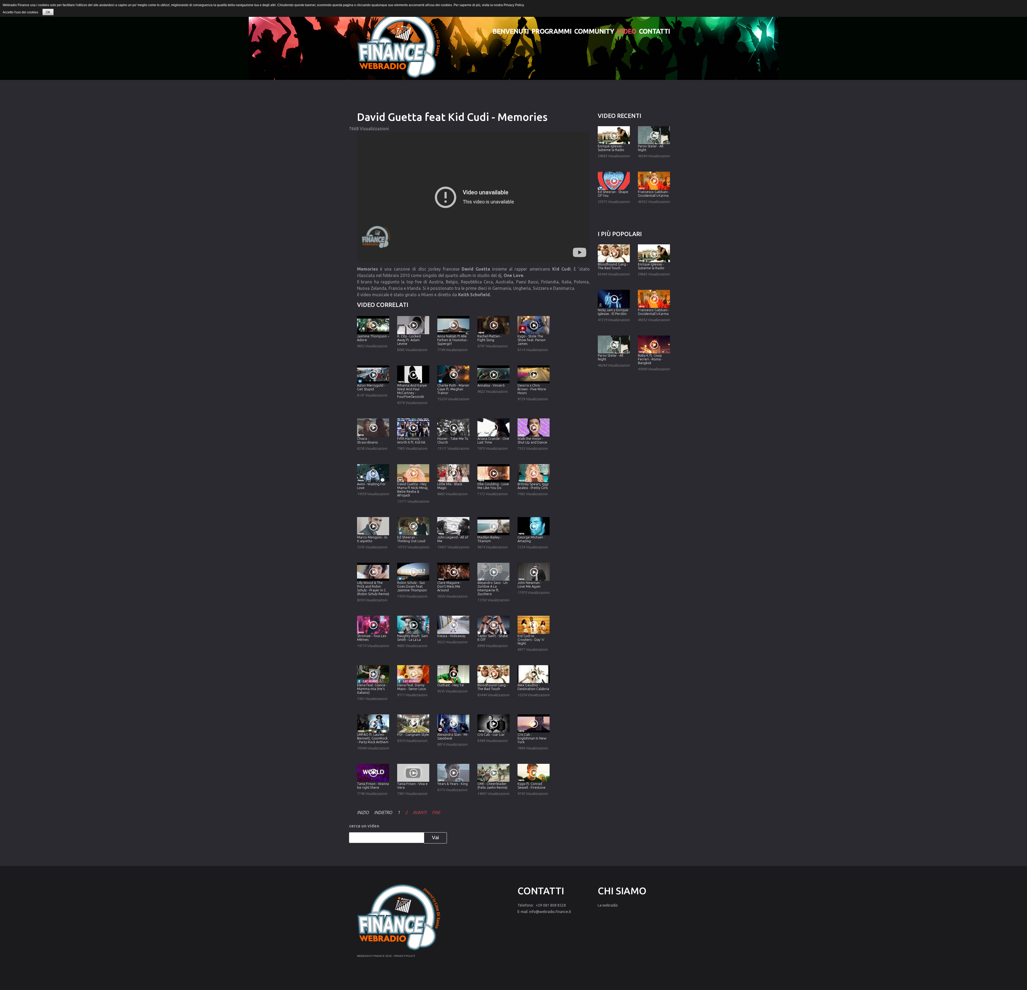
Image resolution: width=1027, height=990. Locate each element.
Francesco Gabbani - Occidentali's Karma (653, 193)
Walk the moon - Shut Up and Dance (532, 440)
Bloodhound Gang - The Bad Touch (492, 687)
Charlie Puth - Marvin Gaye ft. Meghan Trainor (453, 389)
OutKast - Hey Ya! (450, 685)
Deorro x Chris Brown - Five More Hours (532, 389)
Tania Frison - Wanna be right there (373, 785)
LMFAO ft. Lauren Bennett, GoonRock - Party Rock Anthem (372, 738)
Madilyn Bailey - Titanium (489, 539)
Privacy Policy (514, 5)
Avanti (420, 812)
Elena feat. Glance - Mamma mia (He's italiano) (372, 688)
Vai (435, 837)
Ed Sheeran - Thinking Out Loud (411, 539)
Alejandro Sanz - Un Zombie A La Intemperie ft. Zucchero (492, 588)
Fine (436, 812)
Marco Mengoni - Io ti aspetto (372, 539)
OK (48, 12)
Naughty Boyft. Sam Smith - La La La (412, 637)
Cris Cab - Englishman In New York (532, 738)
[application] (473, 197)
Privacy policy (404, 955)
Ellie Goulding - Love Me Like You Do (493, 486)
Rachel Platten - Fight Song (489, 338)
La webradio (608, 905)
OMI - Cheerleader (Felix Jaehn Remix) (492, 785)
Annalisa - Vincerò (491, 385)
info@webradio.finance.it (550, 912)
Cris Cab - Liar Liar (491, 734)
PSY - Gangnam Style (413, 734)
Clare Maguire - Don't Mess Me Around (449, 586)
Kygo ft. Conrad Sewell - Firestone (532, 785)
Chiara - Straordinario (367, 440)
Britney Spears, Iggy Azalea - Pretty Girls (533, 486)
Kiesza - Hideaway (451, 636)
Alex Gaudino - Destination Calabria (533, 687)
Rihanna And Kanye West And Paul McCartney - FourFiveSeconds (412, 390)
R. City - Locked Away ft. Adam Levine (409, 339)
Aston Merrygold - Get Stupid (371, 387)
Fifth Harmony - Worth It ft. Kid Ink (411, 440)
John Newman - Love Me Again (530, 584)
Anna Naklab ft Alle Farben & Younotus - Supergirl (452, 339)
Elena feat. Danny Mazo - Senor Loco (411, 687)
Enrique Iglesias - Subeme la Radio (611, 148)
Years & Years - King (452, 783)
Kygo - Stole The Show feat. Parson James (532, 339)
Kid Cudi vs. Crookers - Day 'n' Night (531, 639)
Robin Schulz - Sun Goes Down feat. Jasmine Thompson (412, 586)
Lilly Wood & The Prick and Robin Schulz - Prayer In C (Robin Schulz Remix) (373, 588)
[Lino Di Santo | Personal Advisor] (398, 44)
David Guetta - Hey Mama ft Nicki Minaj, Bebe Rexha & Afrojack (412, 489)
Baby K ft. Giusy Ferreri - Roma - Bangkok (650, 359)
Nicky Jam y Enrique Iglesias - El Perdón (613, 311)
